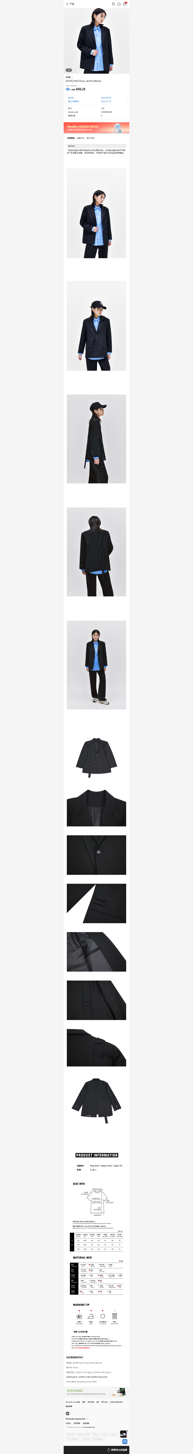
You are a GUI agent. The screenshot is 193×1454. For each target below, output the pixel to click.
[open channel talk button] (124, 1441)
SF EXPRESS (98, 1439)
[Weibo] (67, 1413)
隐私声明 (69, 1406)
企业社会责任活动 (116, 1402)
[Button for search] (113, 3)
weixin (104, 1434)
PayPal (113, 1434)
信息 (97, 1402)
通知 (83, 1402)
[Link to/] (119, 3)
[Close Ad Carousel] (127, 1431)
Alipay (95, 1434)
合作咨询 (77, 1423)
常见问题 (91, 1402)
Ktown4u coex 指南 (73, 1402)
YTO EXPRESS (72, 1439)
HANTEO (70, 1434)
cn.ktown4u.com (88, 1427)
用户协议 (104, 1402)
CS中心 (68, 1423)
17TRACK (85, 1439)
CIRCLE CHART (84, 1434)
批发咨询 (86, 1423)
